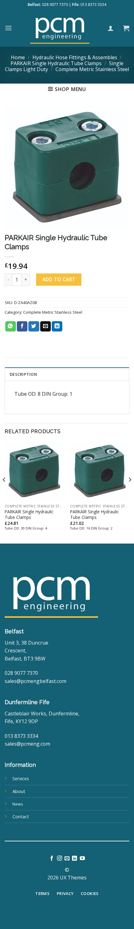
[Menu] (8, 28)
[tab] (67, 373)
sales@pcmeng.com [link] (27, 743)
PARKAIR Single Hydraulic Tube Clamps (56, 63)
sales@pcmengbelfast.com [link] (35, 681)
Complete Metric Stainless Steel (92, 69)
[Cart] (126, 28)
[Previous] (4, 492)
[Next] (130, 492)
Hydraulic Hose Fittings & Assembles (74, 57)
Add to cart (58, 279)
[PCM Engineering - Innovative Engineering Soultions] (60, 28)
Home (18, 57)
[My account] (111, 28)
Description (23, 374)
